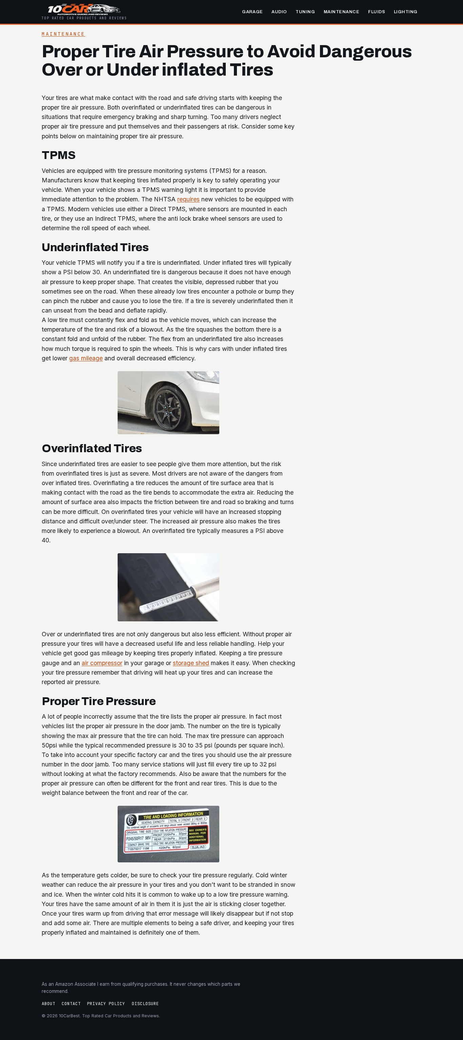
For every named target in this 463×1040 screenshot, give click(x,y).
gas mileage (86, 358)
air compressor (102, 662)
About (48, 1003)
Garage (252, 11)
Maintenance (342, 11)
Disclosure (145, 1003)
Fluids (376, 11)
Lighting (406, 11)
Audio (279, 11)
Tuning (305, 11)
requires (188, 199)
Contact (71, 1003)
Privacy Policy (106, 1003)
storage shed (191, 662)
